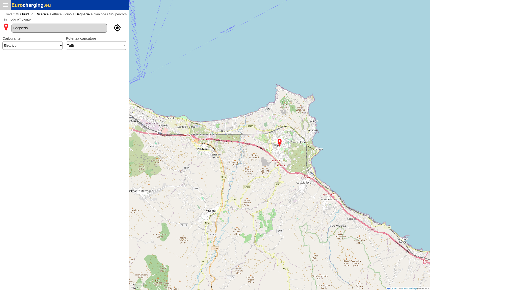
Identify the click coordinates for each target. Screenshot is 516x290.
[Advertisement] (64, 65)
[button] (280, 143)
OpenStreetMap (409, 288)
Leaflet (393, 288)
